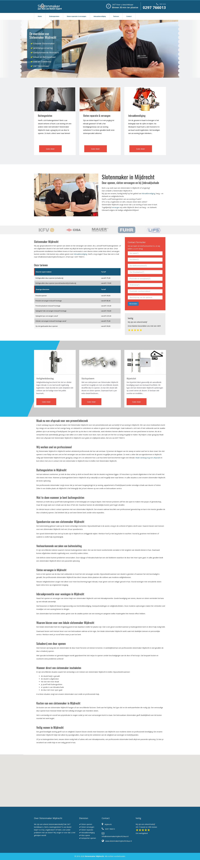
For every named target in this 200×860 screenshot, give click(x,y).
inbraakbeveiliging (148, 193)
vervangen (116, 207)
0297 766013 (154, 7)
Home (40, 16)
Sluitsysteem (87, 378)
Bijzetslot (131, 378)
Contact (129, 16)
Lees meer (50, 149)
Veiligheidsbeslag (45, 378)
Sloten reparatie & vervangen (76, 16)
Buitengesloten (54, 16)
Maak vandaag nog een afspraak (147, 458)
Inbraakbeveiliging (100, 16)
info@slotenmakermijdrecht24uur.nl (51, 257)
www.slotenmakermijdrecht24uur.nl (118, 841)
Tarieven (116, 16)
